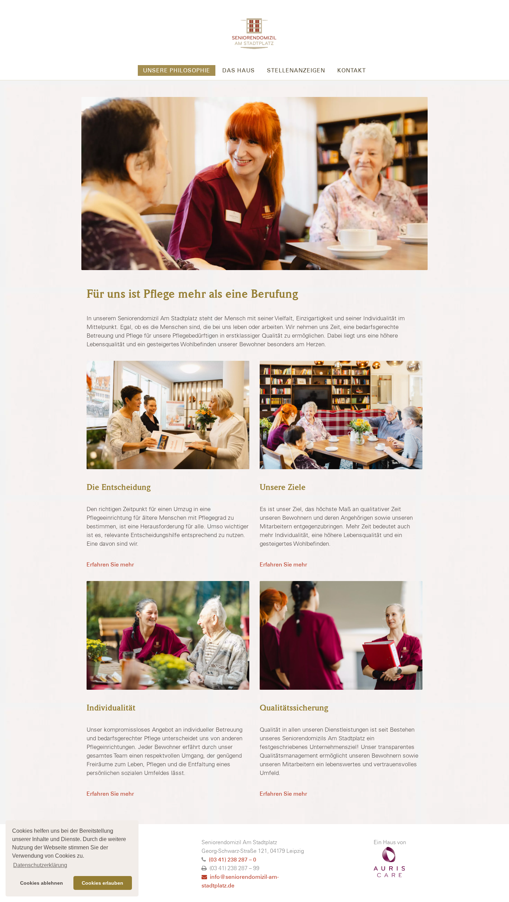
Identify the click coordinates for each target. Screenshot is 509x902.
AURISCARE (389, 862)
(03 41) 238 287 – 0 (232, 859)
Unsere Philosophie (176, 70)
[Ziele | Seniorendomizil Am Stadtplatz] (341, 415)
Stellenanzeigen (296, 70)
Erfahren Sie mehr (110, 564)
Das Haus (238, 70)
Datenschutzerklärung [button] (40, 865)
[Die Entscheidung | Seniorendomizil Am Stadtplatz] (168, 415)
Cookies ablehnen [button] (41, 883)
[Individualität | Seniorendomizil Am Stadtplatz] (168, 635)
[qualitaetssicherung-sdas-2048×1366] (341, 635)
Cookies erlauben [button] (102, 883)
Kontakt (351, 70)
